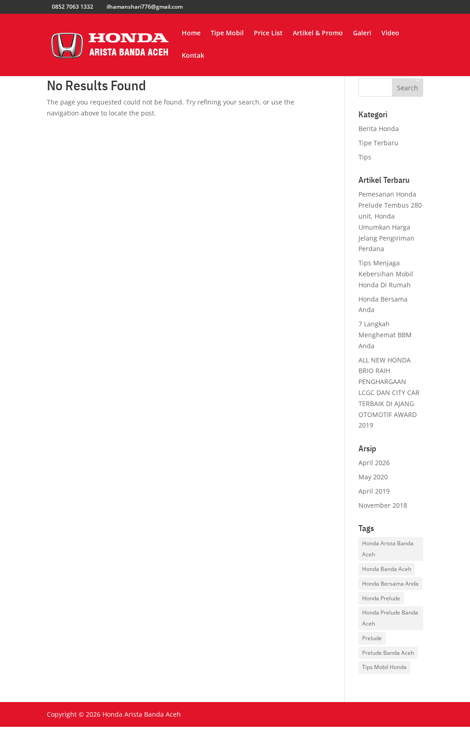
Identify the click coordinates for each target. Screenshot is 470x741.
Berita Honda (378, 128)
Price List (268, 33)
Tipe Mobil (227, 33)
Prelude (372, 638)
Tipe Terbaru (378, 142)
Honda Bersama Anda (390, 583)
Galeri (362, 33)
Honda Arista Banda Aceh (388, 548)
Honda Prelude (381, 598)
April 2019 (374, 491)
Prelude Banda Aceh (388, 653)
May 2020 (373, 476)
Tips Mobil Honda (384, 667)
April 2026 (374, 462)
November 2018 (382, 505)
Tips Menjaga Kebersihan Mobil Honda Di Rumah (385, 273)
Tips (364, 157)
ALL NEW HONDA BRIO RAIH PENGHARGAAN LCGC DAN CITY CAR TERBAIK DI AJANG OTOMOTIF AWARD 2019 (389, 393)
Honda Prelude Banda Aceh (390, 618)
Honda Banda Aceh (386, 569)
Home (191, 33)
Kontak (193, 56)
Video (390, 33)
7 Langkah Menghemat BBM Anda (385, 334)
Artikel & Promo (318, 33)
